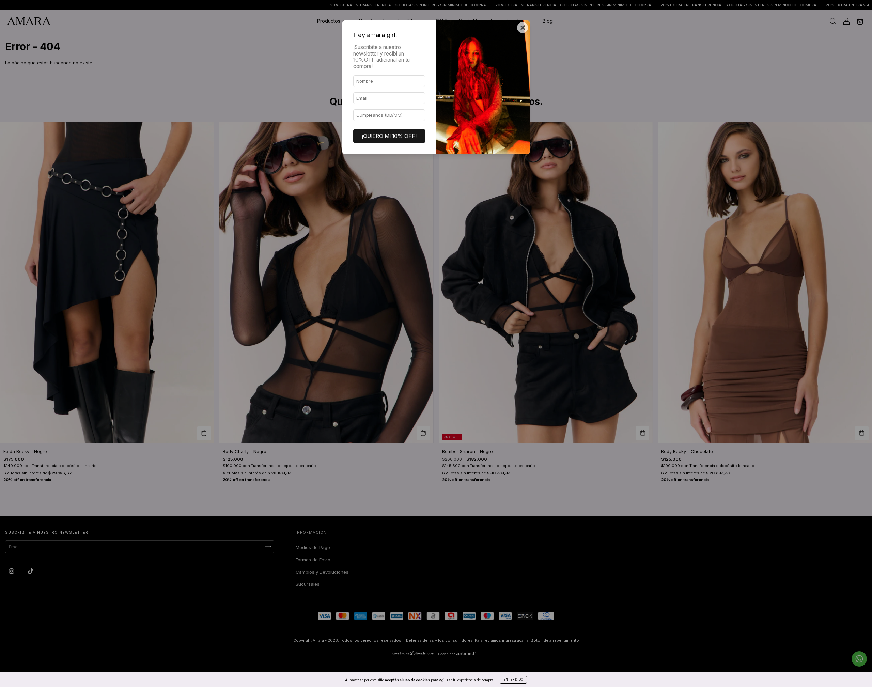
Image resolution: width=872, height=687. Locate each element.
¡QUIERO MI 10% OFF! (389, 136)
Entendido (513, 679)
